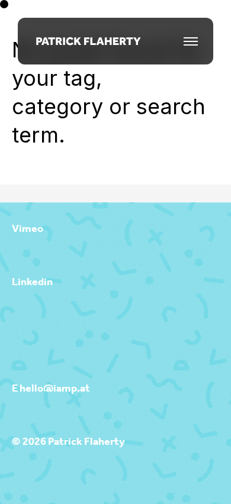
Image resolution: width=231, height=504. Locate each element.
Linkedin (32, 282)
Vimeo (27, 229)
